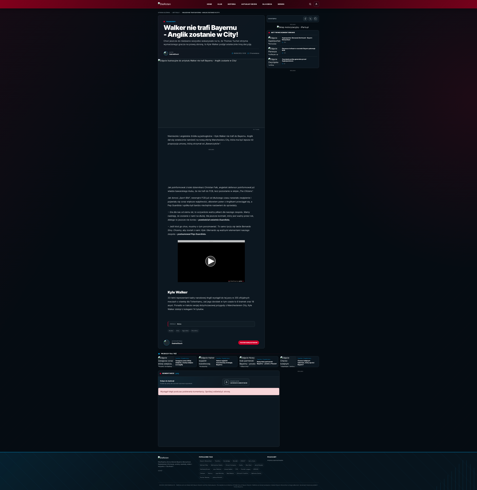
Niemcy (210, 473)
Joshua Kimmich (217, 477)
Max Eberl (249, 465)
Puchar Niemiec (205, 477)
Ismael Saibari (228, 469)
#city (177, 330)
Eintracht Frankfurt (242, 473)
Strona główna (164, 12)
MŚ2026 (255, 469)
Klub (220, 4)
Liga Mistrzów (220, 473)
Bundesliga (226, 461)
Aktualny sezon (249, 4)
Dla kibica (267, 4)
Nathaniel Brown (205, 469)
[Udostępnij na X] (310, 19)
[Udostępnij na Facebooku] (305, 19)
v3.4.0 (160, 470)
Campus (202, 473)
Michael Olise (204, 465)
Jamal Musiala (259, 465)
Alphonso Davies (256, 473)
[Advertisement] (211, 168)
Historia (232, 4)
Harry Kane (251, 461)
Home (209, 4)
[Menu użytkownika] (316, 4)
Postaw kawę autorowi (248, 342)
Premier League (245, 469)
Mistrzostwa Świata (216, 465)
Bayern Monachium (206, 461)
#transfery (195, 330)
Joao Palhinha (217, 469)
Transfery (217, 461)
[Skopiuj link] (315, 19)
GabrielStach (177, 343)
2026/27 (242, 461)
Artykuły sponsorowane (275, 460)
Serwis (281, 4)
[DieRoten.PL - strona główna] (170, 4)
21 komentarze (254, 53)
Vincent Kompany (230, 465)
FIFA (236, 469)
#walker (171, 330)
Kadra (241, 465)
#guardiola (185, 330)
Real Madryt (230, 473)
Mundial (235, 461)
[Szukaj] (310, 4)
